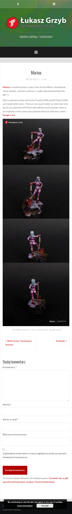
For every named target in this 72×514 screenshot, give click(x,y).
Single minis (55, 329)
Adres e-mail (10, 419)
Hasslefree (42, 329)
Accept (45, 505)
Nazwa (7, 404)
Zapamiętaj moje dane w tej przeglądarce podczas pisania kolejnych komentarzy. (34, 455)
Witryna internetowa (14, 434)
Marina (6, 87)
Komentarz (10, 367)
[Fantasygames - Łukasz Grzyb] (36, 22)
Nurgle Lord (9, 115)
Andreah (60, 340)
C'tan (43, 79)
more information (25, 505)
